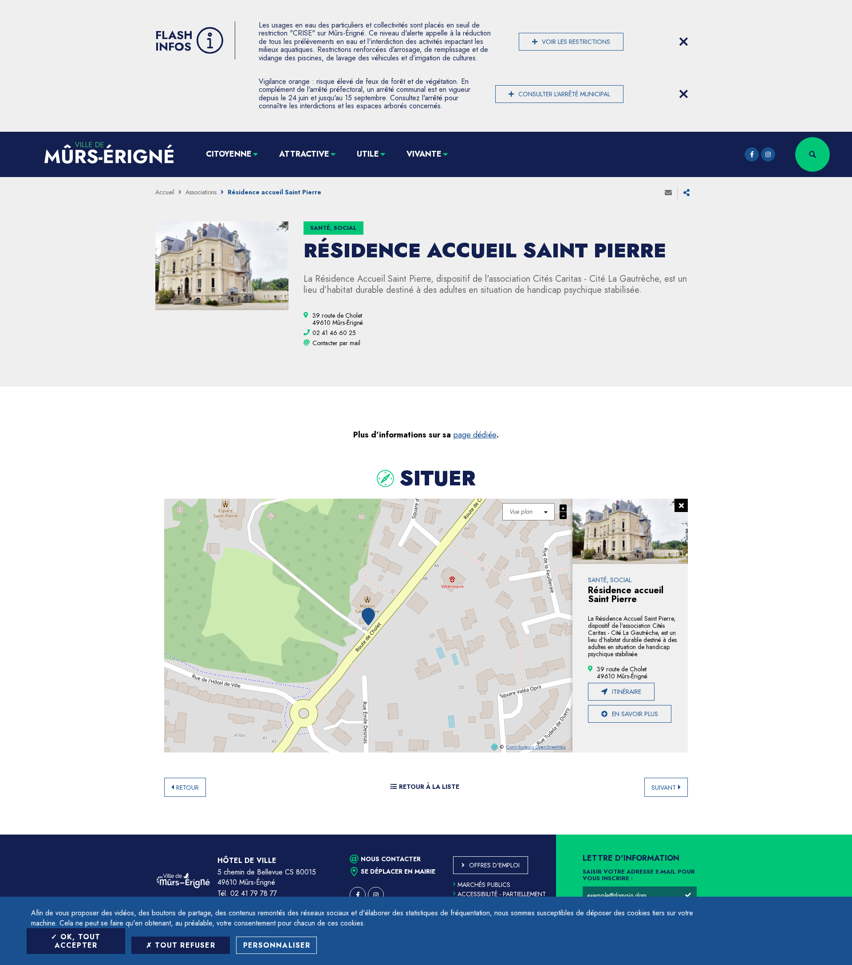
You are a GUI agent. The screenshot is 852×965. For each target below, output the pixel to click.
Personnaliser (277, 945)
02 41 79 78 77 (253, 893)
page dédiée (475, 435)
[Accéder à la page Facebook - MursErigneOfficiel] (752, 154)
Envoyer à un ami (668, 192)
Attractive (304, 154)
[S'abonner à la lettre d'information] (688, 895)
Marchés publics (484, 884)
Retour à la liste (429, 786)
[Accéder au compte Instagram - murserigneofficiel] (768, 154)
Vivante (424, 154)
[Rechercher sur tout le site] (812, 154)
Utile (368, 154)
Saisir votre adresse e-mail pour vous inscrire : (639, 875)
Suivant (663, 787)
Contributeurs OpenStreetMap (536, 747)
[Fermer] (681, 505)
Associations (201, 192)
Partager (686, 192)
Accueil (164, 192)
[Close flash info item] (683, 41)
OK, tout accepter (78, 941)
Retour (187, 787)
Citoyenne (229, 154)
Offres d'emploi (494, 865)
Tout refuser (183, 945)
